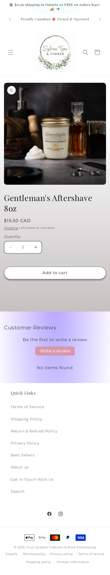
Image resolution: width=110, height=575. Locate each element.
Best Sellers (22, 455)
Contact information (73, 562)
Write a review (55, 350)
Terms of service (91, 554)
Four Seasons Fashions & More (51, 547)
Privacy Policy (25, 443)
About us (20, 467)
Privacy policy (61, 554)
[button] (11, 52)
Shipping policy (39, 562)
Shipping (11, 228)
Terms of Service (27, 406)
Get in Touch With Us (32, 479)
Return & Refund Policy (34, 431)
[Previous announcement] (10, 19)
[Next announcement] (100, 19)
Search (18, 491)
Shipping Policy (26, 419)
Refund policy (34, 554)
